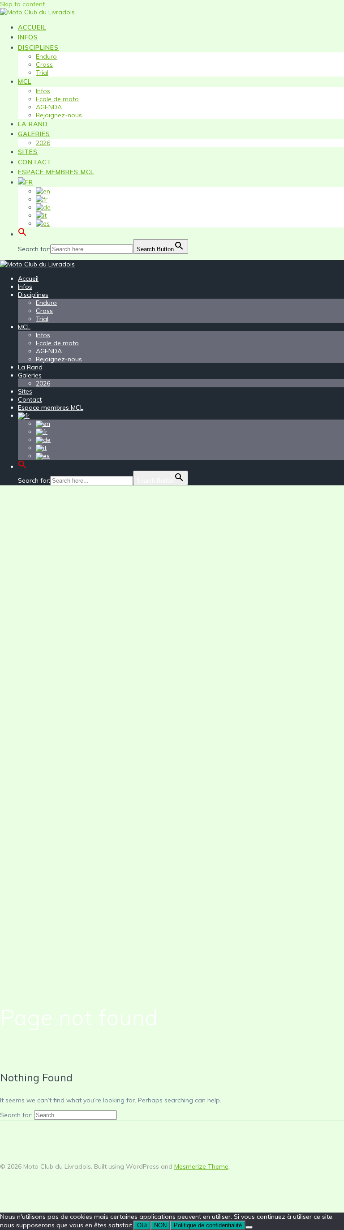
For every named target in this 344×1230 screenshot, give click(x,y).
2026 (43, 143)
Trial (42, 73)
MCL (24, 81)
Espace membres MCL (56, 172)
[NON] (249, 1227)
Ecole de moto (57, 99)
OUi (142, 1225)
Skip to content (22, 4)
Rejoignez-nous (59, 115)
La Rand (33, 124)
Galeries (34, 134)
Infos (28, 37)
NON (160, 1225)
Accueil (32, 27)
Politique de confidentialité (208, 1225)
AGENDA (49, 107)
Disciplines (38, 47)
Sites (28, 152)
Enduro (46, 56)
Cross (44, 64)
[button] (22, 235)
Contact (35, 162)
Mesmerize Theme (201, 1166)
